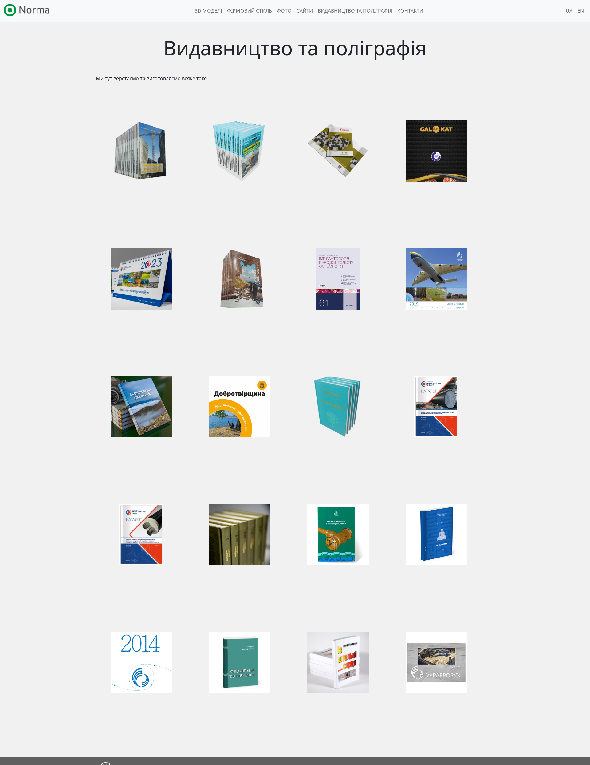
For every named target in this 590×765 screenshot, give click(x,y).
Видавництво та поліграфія (355, 10)
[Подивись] (141, 150)
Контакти (410, 10)
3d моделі (208, 10)
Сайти (305, 10)
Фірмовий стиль (249, 10)
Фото (284, 10)
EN (580, 10)
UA (569, 10)
